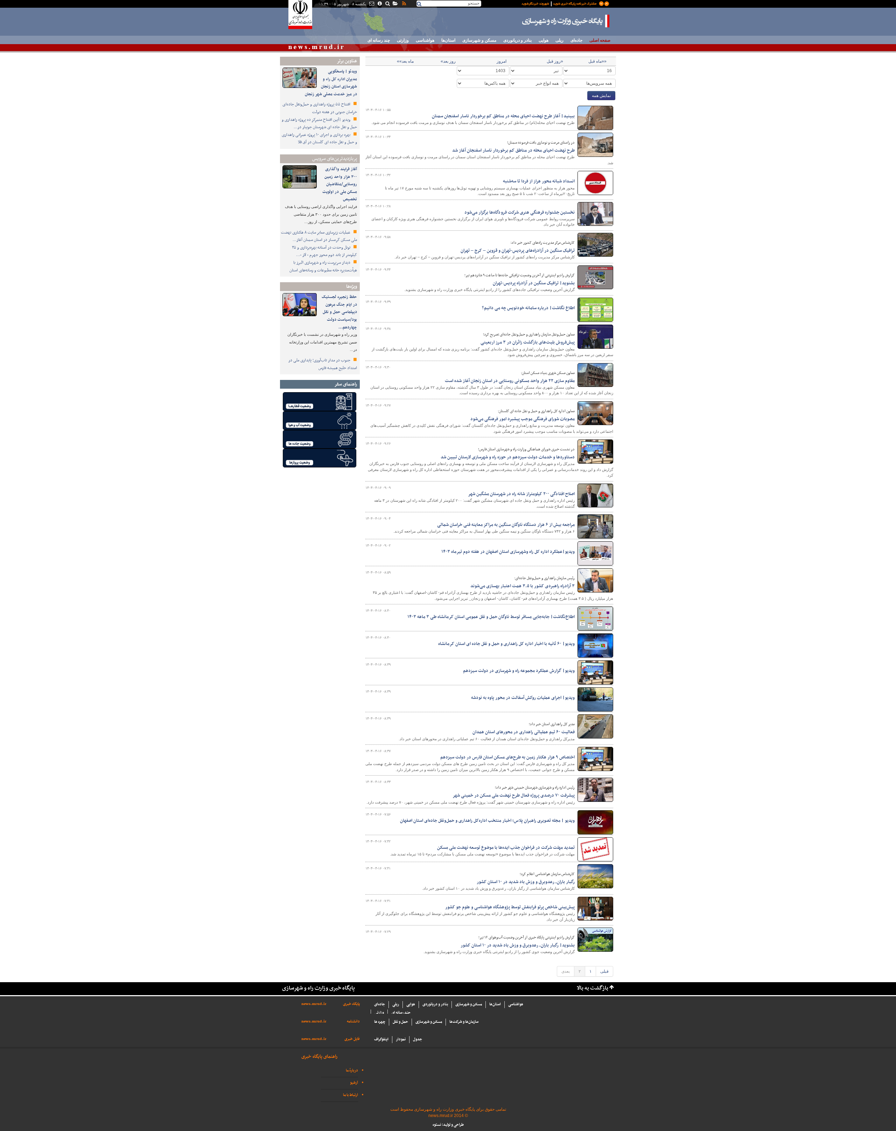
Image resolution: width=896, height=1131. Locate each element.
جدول (417, 1039)
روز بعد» (448, 61)
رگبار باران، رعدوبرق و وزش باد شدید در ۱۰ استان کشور (526, 882)
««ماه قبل (597, 61)
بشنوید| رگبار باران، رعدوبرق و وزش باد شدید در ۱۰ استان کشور (518, 945)
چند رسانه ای (379, 40)
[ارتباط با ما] (371, 4)
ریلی (559, 40)
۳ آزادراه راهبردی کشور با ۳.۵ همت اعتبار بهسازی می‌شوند (522, 586)
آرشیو (354, 1083)
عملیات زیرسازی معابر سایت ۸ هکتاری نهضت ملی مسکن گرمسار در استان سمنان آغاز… (319, 236)
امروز (501, 61)
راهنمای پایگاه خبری (319, 1057)
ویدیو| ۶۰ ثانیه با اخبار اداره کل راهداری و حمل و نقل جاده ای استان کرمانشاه (506, 644)
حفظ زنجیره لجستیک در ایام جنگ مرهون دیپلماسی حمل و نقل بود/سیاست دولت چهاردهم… (339, 312)
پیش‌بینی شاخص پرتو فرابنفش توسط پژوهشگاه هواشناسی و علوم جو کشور (510, 907)
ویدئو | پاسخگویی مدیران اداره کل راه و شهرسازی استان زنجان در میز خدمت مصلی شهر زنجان (331, 83)
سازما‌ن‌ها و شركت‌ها (463, 1022)
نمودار (401, 1039)
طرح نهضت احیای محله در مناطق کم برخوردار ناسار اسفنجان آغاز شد (513, 150)
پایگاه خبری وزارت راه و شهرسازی (566, 21)
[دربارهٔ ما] (379, 4)
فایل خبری (352, 1039)
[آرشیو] (395, 4)
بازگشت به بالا (592, 988)
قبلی (604, 971)
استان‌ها (448, 40)
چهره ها (379, 1022)
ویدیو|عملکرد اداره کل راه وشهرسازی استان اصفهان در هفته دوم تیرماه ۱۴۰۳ (508, 552)
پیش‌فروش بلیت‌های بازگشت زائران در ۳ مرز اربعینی (528, 342)
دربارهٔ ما (352, 1070)
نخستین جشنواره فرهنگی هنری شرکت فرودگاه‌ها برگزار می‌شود (519, 212)
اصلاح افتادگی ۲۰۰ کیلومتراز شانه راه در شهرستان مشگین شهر (521, 494)
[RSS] (403, 4)
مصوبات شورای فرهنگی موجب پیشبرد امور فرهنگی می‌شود (522, 419)
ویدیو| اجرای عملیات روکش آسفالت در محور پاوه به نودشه (523, 698)
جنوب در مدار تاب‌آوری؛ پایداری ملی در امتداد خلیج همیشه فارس (322, 364)
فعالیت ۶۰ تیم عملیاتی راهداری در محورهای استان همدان (523, 732)
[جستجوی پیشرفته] (387, 4)
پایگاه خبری (351, 1004)
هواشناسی (425, 40)
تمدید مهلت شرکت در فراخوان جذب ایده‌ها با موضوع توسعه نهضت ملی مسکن (506, 848)
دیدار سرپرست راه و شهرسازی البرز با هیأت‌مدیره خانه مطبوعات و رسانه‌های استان (323, 266)
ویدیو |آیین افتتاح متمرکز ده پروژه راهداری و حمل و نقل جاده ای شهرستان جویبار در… (319, 123)
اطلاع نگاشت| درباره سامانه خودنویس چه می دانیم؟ (528, 308)
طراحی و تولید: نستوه (448, 1125)
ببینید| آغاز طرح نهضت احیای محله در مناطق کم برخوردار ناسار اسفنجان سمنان (503, 116)
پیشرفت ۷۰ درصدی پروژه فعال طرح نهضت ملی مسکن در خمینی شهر (514, 795)
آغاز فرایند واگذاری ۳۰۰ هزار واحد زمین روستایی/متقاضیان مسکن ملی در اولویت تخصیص (339, 184)
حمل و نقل (400, 1022)
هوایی (543, 40)
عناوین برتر (347, 61)
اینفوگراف (381, 1039)
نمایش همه (601, 95)
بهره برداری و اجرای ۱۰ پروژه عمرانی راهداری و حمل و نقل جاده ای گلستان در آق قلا (319, 138)
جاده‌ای (576, 40)
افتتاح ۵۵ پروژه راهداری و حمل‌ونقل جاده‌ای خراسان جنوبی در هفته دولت (319, 108)
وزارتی (403, 40)
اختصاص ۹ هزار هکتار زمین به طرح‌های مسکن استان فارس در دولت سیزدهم (507, 757)
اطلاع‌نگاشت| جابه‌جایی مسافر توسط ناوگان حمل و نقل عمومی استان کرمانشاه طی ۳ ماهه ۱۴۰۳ (491, 617)
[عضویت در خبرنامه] (559, 3)
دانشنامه (353, 1021)
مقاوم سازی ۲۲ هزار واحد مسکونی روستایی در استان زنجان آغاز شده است (510, 381)
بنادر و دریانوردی (517, 40)
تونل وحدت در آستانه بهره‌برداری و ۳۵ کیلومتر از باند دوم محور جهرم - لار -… (324, 251)
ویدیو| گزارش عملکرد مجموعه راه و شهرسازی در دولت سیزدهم (519, 671)
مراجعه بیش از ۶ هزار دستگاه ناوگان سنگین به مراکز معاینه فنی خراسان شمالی (506, 525)
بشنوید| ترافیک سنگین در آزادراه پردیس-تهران (534, 283)
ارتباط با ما (350, 1095)
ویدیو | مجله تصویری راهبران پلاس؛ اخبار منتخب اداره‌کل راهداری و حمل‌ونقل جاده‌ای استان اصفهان (487, 821)
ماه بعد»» (405, 61)
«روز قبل (555, 61)
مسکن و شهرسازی (479, 40)
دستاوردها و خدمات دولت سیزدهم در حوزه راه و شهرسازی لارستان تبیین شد (508, 457)
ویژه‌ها (351, 287)
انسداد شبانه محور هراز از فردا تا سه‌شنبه (539, 181)
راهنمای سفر (345, 384)
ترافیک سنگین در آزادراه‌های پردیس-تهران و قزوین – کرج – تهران (518, 251)
